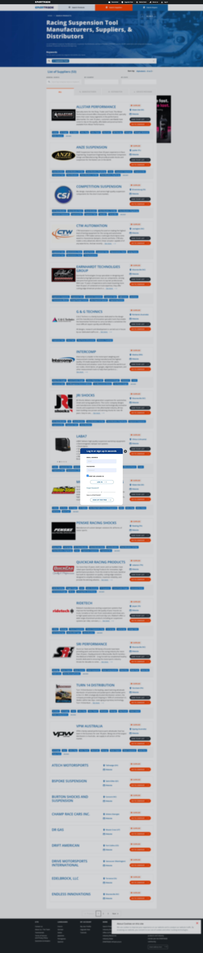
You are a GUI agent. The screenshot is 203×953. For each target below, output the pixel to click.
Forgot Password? (93, 488)
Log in (100, 482)
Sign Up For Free (100, 500)
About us (155, 2)
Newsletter (113, 2)
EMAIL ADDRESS (92, 457)
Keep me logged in (96, 476)
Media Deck (141, 2)
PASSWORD (91, 466)
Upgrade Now (127, 2)
